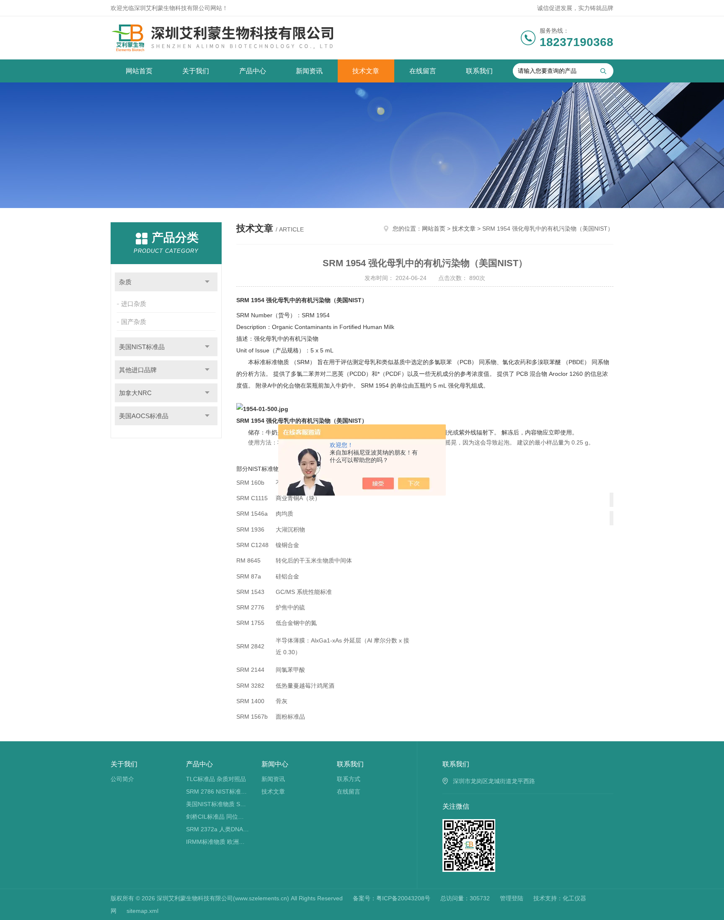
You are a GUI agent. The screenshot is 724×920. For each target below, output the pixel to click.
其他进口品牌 (138, 369)
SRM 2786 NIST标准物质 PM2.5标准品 (217, 791)
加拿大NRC (135, 392)
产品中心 (252, 71)
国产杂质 (133, 321)
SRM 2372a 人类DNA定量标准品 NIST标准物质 (217, 829)
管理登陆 (511, 898)
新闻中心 (274, 764)
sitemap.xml (142, 910)
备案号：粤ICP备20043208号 (391, 898)
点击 (207, 281)
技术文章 (365, 71)
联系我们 (479, 71)
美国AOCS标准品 (143, 415)
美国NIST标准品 (142, 346)
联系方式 (348, 779)
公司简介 (122, 779)
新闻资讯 (309, 71)
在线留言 (422, 71)
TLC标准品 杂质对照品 (216, 779)
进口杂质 (133, 303)
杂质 (125, 281)
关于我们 (195, 71)
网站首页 (139, 71)
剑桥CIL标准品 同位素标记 (217, 816)
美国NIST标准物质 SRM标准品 (217, 804)
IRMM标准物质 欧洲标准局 (217, 841)
